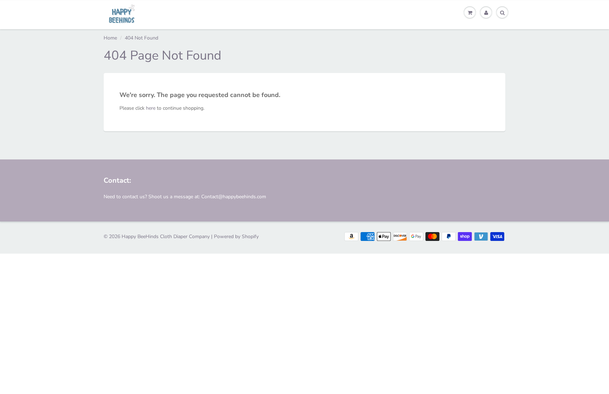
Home (110, 38)
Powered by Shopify (236, 236)
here (150, 108)
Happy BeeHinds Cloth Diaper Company (166, 236)
